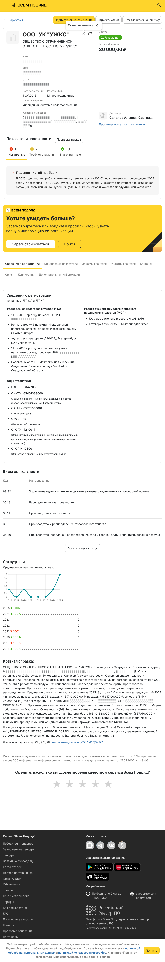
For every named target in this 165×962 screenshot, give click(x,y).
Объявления (11, 884)
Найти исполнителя (16, 896)
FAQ (5, 913)
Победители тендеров (18, 843)
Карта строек (12, 867)
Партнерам (11, 936)
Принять (151, 950)
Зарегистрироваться (30, 244)
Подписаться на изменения (73, 20)
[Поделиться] (90, 33)
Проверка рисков (69, 139)
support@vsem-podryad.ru (146, 895)
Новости (8, 925)
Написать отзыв (108, 20)
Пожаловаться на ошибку (142, 20)
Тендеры (9, 855)
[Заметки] (83, 33)
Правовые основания (17, 931)
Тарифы (8, 902)
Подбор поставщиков (18, 872)
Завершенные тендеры (19, 849)
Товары (8, 890)
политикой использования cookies (82, 952)
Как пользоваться (15, 907)
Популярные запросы (18, 919)
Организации (12, 878)
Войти (69, 244)
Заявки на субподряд (18, 861)
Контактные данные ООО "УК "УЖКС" (77, 742)
